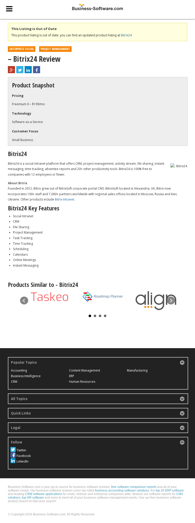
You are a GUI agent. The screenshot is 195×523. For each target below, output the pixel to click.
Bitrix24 (126, 35)
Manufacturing (137, 370)
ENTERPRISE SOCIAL (21, 49)
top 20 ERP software (170, 490)
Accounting (19, 370)
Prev (24, 301)
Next (171, 301)
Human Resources (82, 381)
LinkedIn (22, 461)
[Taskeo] (49, 296)
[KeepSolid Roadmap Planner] (102, 296)
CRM (14, 381)
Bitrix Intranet (64, 199)
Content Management (84, 370)
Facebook (24, 456)
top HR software (33, 497)
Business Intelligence (26, 376)
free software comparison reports (133, 487)
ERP (71, 376)
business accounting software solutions (122, 490)
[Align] (156, 300)
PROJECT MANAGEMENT (55, 49)
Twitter (21, 450)
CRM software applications (43, 494)
